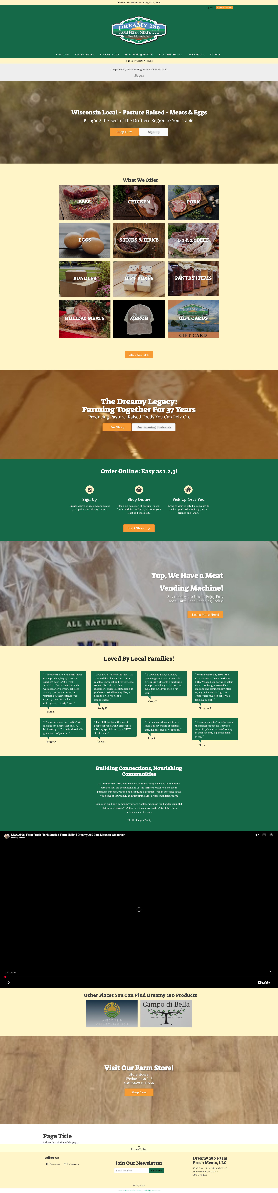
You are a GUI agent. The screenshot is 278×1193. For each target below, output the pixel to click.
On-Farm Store (109, 54)
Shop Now (62, 54)
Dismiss (139, 75)
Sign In (209, 7)
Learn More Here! (205, 614)
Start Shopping (139, 528)
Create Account (224, 7)
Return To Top (139, 1149)
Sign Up (154, 132)
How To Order (83, 54)
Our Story (117, 427)
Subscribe (156, 1170)
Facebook (54, 1163)
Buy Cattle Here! (169, 54)
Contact (215, 54)
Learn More (195, 54)
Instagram (72, 1163)
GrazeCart (156, 1191)
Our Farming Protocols (154, 427)
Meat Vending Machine (139, 54)
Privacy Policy (139, 1185)
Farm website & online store (129, 1191)
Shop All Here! (139, 354)
